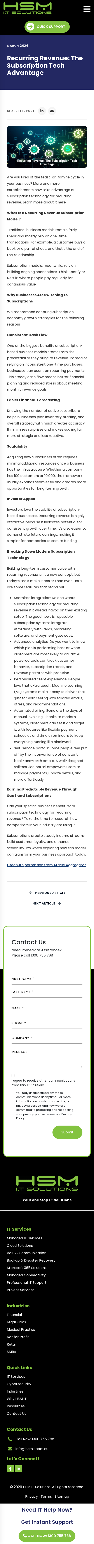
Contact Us (16, 1413)
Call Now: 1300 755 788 (49, 1535)
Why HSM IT (17, 1398)
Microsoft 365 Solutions (27, 1267)
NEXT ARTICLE (44, 903)
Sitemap (62, 1496)
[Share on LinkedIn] (42, 111)
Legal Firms (16, 1322)
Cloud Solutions (20, 1245)
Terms (46, 1496)
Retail (11, 1344)
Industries (15, 1391)
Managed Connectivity (26, 1275)
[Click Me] (10, 1468)
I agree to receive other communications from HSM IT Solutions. (43, 1082)
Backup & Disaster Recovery (31, 1260)
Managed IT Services (24, 1238)
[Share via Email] (52, 111)
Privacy (31, 1496)
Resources (16, 1406)
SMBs (11, 1351)
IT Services (16, 1376)
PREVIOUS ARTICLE (50, 893)
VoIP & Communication (26, 1252)
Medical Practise (21, 1329)
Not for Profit (18, 1336)
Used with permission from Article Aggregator (46, 865)
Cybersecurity (19, 1383)
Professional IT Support (27, 1282)
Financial (14, 1314)
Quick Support (51, 26)
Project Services (21, 1289)
